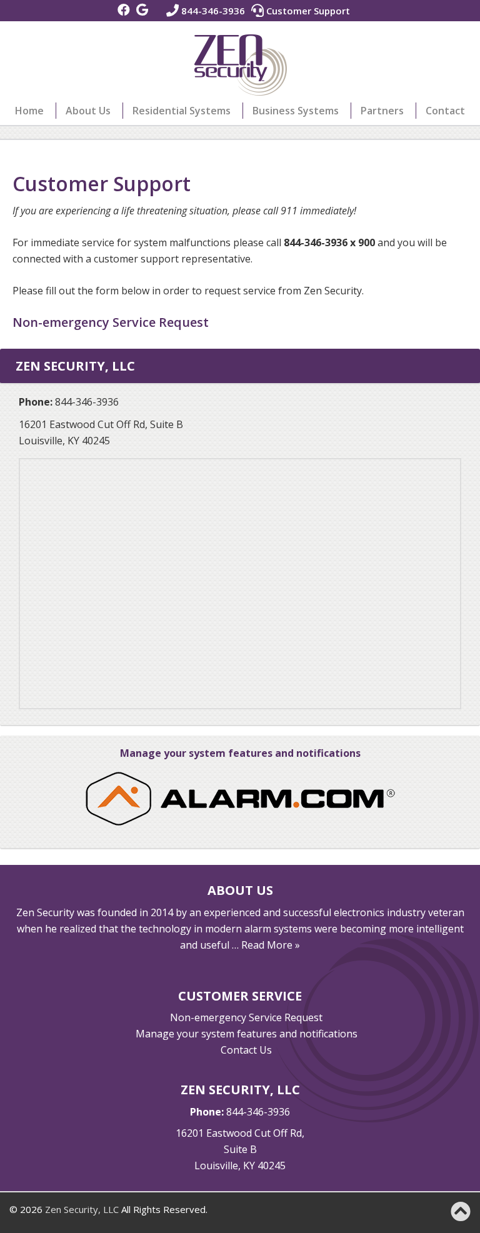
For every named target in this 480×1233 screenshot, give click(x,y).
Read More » (270, 945)
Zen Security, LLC (82, 1209)
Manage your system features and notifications (240, 753)
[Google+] (142, 10)
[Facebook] (124, 10)
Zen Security (240, 65)
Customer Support (307, 10)
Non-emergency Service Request (246, 1017)
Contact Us (246, 1050)
